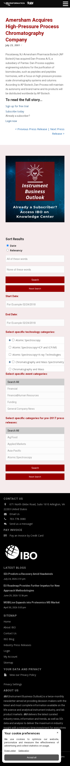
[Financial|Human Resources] (35, 395)
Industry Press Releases (17, 645)
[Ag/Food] (35, 437)
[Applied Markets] (35, 444)
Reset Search (35, 288)
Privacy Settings (13, 684)
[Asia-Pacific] (35, 450)
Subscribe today (15, 111)
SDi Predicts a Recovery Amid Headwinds (28, 573)
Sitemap (8, 662)
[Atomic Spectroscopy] (35, 457)
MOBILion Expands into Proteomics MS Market (32, 602)
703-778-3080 (18, 519)
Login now (11, 121)
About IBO (10, 627)
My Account (10, 656)
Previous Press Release (32, 129)
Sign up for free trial (17, 106)
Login (7, 651)
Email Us (15, 514)
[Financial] (35, 388)
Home (7, 621)
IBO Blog (9, 639)
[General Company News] (35, 408)
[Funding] (35, 402)
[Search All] (35, 382)
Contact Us (10, 633)
